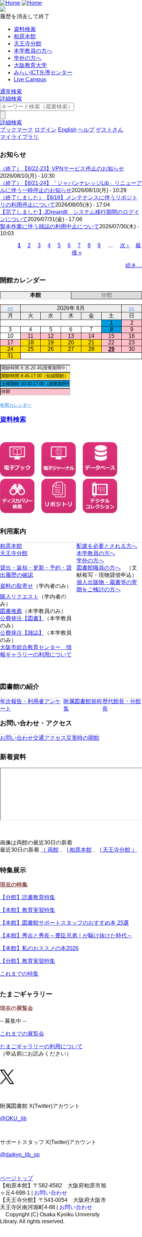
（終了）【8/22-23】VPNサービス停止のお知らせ (62, 168)
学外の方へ (27, 58)
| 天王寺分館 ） (118, 850)
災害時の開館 (82, 738)
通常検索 (11, 91)
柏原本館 (25, 36)
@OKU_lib (13, 1118)
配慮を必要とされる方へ (107, 546)
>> (131, 308)
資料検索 (25, 29)
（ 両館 (50, 850)
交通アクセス (49, 738)
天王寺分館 (27, 43)
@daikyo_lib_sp (20, 1154)
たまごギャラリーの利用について (41, 1046)
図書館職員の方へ (99, 568)
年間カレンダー (15, 405)
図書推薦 (11, 611)
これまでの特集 (19, 974)
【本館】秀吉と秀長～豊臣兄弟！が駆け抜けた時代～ (66, 935)
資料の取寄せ (16, 586)
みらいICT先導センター (43, 72)
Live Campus (30, 79)
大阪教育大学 (30, 65)
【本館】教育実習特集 (27, 910)
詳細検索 (11, 99)
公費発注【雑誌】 (22, 633)
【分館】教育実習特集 (27, 961)
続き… (133, 265)
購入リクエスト (19, 597)
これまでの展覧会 (22, 1034)
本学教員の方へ (33, 51)
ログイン (45, 130)
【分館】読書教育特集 (27, 897)
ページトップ (16, 1178)
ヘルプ (86, 130)
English (67, 130)
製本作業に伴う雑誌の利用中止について (49, 226)
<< (10, 308)
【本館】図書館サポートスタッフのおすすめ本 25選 (64, 923)
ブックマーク (16, 130)
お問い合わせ (16, 738)
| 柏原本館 (79, 850)
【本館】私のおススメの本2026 (39, 948)
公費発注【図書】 (22, 618)
